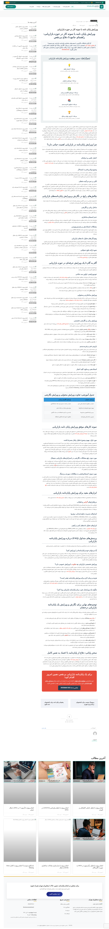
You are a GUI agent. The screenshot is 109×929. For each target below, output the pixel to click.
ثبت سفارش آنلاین (54, 894)
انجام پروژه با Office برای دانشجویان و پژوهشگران (22, 109)
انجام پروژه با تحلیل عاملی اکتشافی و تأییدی (21, 27)
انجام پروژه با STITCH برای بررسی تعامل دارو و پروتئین (19, 278)
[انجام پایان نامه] (32, 26)
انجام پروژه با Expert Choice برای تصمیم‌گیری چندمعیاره (20, 139)
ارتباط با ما (67, 914)
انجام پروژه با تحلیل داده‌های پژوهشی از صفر (21, 89)
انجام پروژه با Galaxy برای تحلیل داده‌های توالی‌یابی (20, 267)
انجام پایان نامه (66, 6)
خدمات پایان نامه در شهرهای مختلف (73, 300)
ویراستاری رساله (83, 257)
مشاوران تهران (79, 597)
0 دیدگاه (74, 25)
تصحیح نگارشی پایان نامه (63, 324)
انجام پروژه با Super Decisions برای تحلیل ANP (19, 129)
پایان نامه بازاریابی (88, 131)
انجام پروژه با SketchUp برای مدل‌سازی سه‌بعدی (21, 149)
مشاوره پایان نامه (90, 45)
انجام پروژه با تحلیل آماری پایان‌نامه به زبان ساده (19, 99)
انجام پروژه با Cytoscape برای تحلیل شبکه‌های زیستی (19, 298)
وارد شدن (44, 728)
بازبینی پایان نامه (60, 498)
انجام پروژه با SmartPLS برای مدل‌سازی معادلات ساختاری (21, 246)
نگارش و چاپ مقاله (46, 6)
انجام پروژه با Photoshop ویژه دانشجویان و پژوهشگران (21, 168)
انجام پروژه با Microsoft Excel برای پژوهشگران (19, 197)
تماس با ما (32, 6)
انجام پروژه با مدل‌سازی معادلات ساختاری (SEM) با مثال (20, 67)
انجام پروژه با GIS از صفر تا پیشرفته (21, 179)
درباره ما (38, 6)
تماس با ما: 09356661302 (69, 688)
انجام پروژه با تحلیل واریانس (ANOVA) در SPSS (21, 36)
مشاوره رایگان (10, 6)
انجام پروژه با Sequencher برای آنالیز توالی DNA (20, 258)
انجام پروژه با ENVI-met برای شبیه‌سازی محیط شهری (21, 119)
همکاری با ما (66, 907)
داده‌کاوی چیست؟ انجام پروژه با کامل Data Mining (20, 79)
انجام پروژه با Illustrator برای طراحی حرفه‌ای (21, 159)
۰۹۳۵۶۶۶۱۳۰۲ (31, 904)
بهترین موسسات (56, 6)
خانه (72, 6)
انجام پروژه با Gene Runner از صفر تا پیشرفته (19, 319)
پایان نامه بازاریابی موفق (65, 628)
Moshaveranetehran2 (28, 907)
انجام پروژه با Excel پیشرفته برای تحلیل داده (20, 188)
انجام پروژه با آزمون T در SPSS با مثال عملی (20, 47)
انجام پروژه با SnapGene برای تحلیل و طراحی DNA (19, 308)
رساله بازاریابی (51, 222)
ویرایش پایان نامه (64, 277)
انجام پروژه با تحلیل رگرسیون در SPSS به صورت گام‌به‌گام (20, 57)
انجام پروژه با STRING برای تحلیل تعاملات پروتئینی (20, 288)
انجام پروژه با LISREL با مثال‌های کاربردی (20, 227)
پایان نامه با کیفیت (48, 163)
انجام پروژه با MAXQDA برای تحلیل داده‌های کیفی (21, 216)
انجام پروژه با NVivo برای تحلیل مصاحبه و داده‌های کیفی (20, 206)
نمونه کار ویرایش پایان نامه (81, 434)
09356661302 (65, 49)
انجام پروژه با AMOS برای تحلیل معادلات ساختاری (20, 236)
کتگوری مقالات (59, 190)
